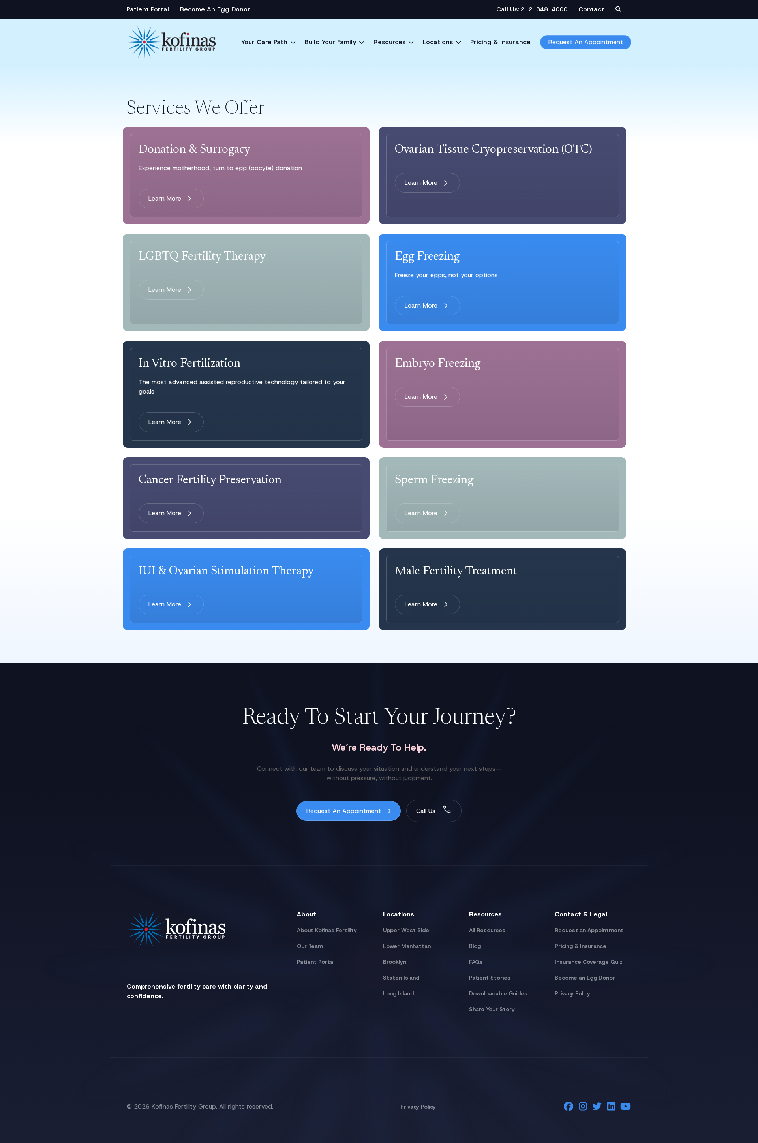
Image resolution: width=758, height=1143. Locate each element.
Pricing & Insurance (500, 42)
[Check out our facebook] (568, 1106)
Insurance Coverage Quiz (589, 961)
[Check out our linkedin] (611, 1106)
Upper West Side (406, 930)
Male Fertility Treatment (456, 572)
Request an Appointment (589, 930)
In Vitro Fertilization (189, 364)
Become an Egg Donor (585, 977)
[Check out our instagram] (583, 1106)
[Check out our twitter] (597, 1106)
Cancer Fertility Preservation (210, 480)
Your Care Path (264, 42)
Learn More (164, 198)
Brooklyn (394, 961)
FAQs (476, 961)
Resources (389, 42)
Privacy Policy (572, 993)
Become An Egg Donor (215, 9)
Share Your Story (492, 1009)
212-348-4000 (544, 9)
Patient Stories (489, 977)
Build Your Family (330, 42)
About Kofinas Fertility (327, 930)
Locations (438, 42)
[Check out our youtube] (625, 1106)
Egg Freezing (427, 257)
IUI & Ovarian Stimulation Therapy (226, 572)
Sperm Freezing (434, 480)
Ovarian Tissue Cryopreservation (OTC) (493, 150)
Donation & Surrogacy (194, 150)
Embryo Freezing (437, 364)
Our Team (310, 946)
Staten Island (401, 977)
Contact (591, 9)
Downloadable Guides (498, 993)
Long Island (398, 993)
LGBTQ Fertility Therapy (202, 257)
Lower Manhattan (407, 946)
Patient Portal (148, 9)
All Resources (487, 930)
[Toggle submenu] (293, 42)
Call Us (425, 811)
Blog (475, 946)
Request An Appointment (585, 42)
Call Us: (508, 9)
